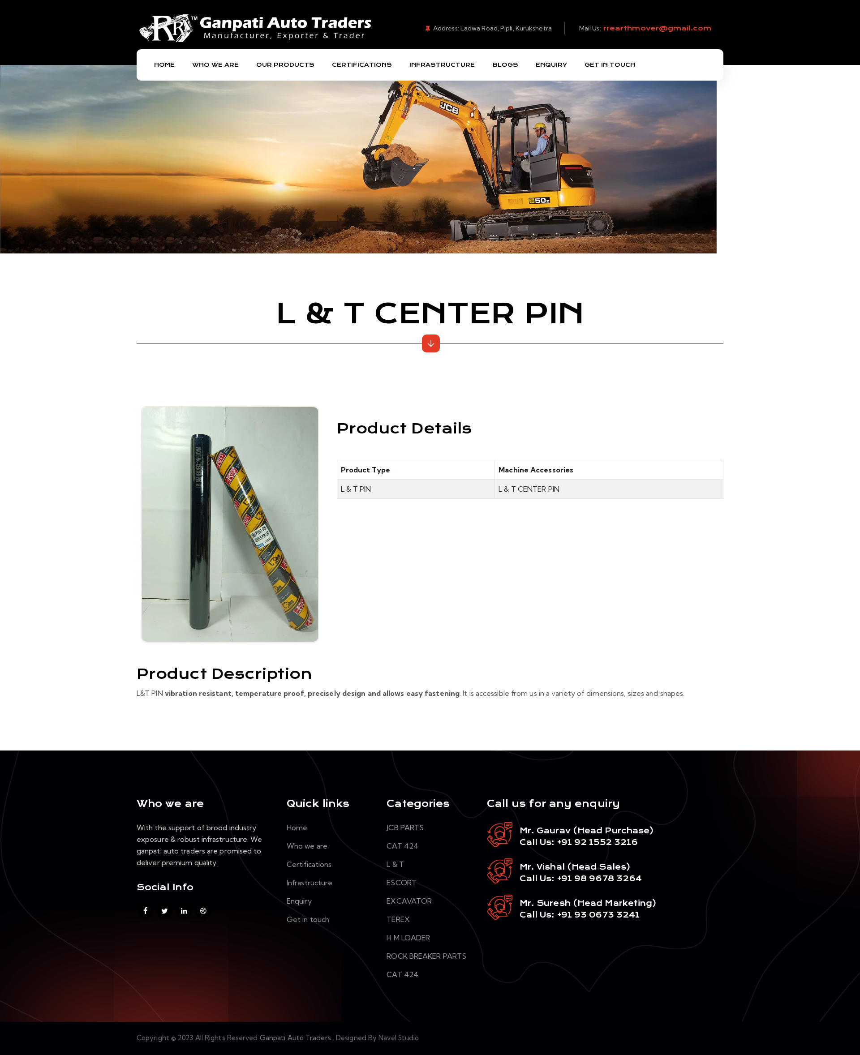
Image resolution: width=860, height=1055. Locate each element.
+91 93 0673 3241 (598, 914)
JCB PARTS (405, 827)
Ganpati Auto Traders (296, 1038)
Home (164, 64)
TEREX (398, 919)
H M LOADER (408, 937)
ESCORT (402, 882)
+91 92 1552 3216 (596, 842)
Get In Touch (610, 64)
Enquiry (551, 64)
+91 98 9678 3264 (599, 878)
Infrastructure (442, 64)
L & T (395, 864)
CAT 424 (402, 845)
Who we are (307, 845)
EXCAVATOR (409, 900)
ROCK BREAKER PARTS (426, 956)
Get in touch (308, 919)
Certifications (362, 64)
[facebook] (145, 910)
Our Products (285, 64)
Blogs (505, 64)
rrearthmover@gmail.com (656, 28)
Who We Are (215, 64)
